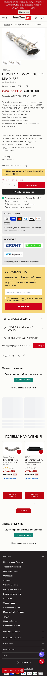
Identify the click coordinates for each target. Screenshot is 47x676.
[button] (7, 18)
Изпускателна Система (13, 562)
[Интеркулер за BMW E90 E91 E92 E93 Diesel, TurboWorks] (34, 448)
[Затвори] (21, 670)
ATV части (7, 598)
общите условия (26, 298)
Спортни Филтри (10, 621)
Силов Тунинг (9, 603)
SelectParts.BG (27, 668)
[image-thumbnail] (5, 63)
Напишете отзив (23, 379)
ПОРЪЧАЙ (23, 306)
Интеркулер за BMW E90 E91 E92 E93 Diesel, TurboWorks (34, 462)
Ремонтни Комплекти (12, 594)
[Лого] (22, 18)
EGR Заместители (10, 571)
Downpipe (39, 345)
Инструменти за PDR (12, 589)
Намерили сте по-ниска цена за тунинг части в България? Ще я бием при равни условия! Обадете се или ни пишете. (24, 5)
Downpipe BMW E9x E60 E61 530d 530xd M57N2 (11, 462)
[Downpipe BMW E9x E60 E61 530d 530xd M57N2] (12, 448)
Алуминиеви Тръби (11, 607)
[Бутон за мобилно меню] (3, 18)
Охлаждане (8, 575)
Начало (7, 24)
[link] (13, 355)
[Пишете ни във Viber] (41, 654)
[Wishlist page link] (42, 18)
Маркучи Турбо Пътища (13, 612)
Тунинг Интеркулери (12, 566)
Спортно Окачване (11, 584)
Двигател (7, 580)
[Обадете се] (41, 661)
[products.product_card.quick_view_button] (19, 452)
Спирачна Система (11, 625)
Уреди (6, 616)
